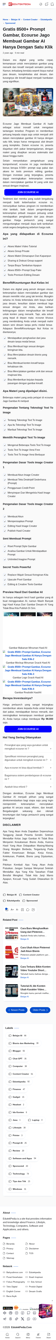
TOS (31, 1253)
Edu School (36, 1282)
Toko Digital (11, 1286)
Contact (10, 1253)
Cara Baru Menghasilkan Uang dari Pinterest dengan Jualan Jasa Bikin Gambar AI (35, 930)
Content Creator (31, 894)
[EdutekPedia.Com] (20, 3)
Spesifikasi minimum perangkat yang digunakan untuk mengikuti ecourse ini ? (28, 758)
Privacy (9, 1248)
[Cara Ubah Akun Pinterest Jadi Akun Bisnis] (11, 952)
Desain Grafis (35, 1291)
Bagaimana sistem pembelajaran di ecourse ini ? (28, 777)
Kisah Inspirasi (36, 1277)
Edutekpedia (13, 900)
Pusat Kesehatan (14, 1277)
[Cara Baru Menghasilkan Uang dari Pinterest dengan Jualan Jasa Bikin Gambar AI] (11, 933)
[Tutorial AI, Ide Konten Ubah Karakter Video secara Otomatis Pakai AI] (11, 990)
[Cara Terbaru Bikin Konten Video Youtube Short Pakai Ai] (11, 971)
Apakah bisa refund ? (28, 786)
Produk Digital (35, 1286)
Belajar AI (12, 894)
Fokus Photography (15, 1282)
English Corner (13, 1291)
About (31, 1244)
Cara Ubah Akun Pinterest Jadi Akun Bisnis (35, 949)
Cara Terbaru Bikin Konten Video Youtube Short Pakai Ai (35, 968)
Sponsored (32, 900)
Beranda (10, 1244)
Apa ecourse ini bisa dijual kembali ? (28, 767)
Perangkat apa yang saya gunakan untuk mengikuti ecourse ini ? (28, 747)
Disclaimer (34, 1248)
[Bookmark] (22, 909)
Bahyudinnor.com (14, 1272)
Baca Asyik (11, 1296)
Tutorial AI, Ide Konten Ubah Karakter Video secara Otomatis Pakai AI (34, 988)
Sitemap (10, 1258)
